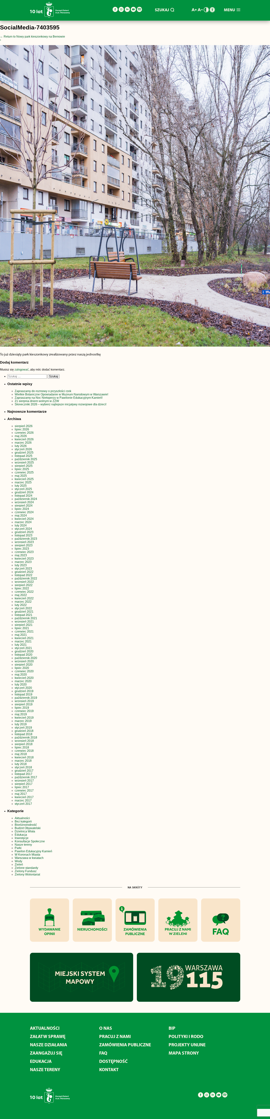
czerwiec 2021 (24, 631)
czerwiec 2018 (24, 750)
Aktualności (22, 818)
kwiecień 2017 (24, 797)
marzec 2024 (23, 522)
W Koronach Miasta (27, 854)
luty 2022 (21, 605)
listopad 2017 (23, 774)
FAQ (103, 1053)
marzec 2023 (23, 561)
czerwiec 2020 (24, 671)
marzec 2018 (23, 760)
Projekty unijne (187, 1044)
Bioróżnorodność (26, 824)
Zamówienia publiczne (125, 1044)
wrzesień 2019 (24, 701)
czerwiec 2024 (24, 512)
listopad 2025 (23, 455)
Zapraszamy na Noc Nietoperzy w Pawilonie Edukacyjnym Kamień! (59, 397)
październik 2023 (26, 538)
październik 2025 (26, 459)
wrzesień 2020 (24, 661)
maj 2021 (21, 634)
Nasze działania (48, 1044)
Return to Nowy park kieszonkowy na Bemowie (32, 36)
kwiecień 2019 (24, 717)
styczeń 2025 (23, 489)
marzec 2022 (23, 601)
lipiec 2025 (22, 469)
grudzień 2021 (24, 611)
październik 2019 (26, 697)
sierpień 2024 (24, 505)
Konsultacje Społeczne (30, 841)
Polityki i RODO (186, 1036)
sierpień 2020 (24, 664)
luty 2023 (21, 565)
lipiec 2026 (22, 429)
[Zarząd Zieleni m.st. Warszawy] (50, 17)
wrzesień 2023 (24, 542)
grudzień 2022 (24, 571)
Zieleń (19, 864)
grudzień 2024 (24, 492)
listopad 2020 (23, 654)
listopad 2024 (23, 495)
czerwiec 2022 (24, 591)
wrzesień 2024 (24, 502)
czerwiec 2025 (24, 472)
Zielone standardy (26, 867)
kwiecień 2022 (24, 598)
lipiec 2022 (22, 588)
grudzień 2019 (24, 691)
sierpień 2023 (24, 545)
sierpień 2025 (24, 465)
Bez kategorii (23, 821)
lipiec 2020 (22, 667)
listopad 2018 (23, 734)
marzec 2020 (23, 681)
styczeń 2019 (23, 727)
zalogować (22, 369)
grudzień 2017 (24, 770)
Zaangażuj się (46, 1053)
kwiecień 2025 (24, 479)
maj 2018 (21, 754)
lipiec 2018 (22, 747)
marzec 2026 (23, 442)
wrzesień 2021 (24, 621)
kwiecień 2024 (24, 518)
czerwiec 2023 (24, 552)
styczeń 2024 (23, 528)
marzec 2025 (23, 482)
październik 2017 (26, 777)
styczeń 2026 (23, 449)
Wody (18, 861)
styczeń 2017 (23, 803)
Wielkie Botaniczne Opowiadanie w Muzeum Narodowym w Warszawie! (61, 394)
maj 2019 (21, 714)
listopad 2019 (23, 694)
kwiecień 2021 (24, 638)
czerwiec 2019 (24, 711)
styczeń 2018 (23, 767)
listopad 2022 (23, 575)
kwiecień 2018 (24, 757)
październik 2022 (26, 578)
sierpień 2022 (24, 585)
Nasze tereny (23, 844)
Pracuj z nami (115, 1036)
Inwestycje (21, 838)
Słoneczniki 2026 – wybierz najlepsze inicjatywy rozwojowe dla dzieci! (60, 404)
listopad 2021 (23, 614)
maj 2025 (21, 475)
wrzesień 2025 (24, 462)
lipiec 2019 (22, 707)
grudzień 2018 (24, 730)
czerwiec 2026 (24, 432)
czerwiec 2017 (24, 790)
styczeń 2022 (23, 608)
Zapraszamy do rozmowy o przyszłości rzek (43, 391)
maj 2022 (21, 595)
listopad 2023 (23, 535)
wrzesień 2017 (24, 780)
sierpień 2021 (24, 624)
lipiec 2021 (22, 628)
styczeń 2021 (23, 648)
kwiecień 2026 (24, 439)
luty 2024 (21, 525)
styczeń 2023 (23, 568)
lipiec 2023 (22, 548)
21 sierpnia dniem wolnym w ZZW (37, 401)
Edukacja (21, 834)
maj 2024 (21, 515)
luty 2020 (21, 684)
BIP (172, 1028)
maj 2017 (21, 793)
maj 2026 (21, 436)
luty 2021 (21, 644)
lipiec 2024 (22, 508)
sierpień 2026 (24, 426)
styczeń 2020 (23, 687)
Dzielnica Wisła (25, 831)
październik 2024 (26, 499)
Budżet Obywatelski (28, 828)
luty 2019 (21, 724)
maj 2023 (21, 555)
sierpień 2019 (24, 704)
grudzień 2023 (24, 532)
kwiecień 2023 (24, 558)
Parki (18, 848)
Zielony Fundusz (26, 871)
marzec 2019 (23, 720)
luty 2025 (21, 485)
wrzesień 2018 (24, 740)
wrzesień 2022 (24, 581)
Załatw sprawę (47, 1036)
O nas (105, 1028)
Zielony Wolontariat (27, 874)
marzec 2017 (23, 800)
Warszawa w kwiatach (29, 857)
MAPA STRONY (184, 1053)
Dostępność (113, 1061)
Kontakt (109, 1069)
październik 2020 (26, 658)
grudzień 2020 (24, 651)
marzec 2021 (23, 641)
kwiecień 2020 (24, 677)
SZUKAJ (162, 9)
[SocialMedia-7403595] (135, 196)
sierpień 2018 (24, 744)
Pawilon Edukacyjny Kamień (33, 851)
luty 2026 (21, 445)
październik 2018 (26, 737)
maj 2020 (21, 674)
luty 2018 (21, 764)
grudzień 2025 (24, 452)
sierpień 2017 (24, 783)
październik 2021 (26, 618)
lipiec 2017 (22, 787)
